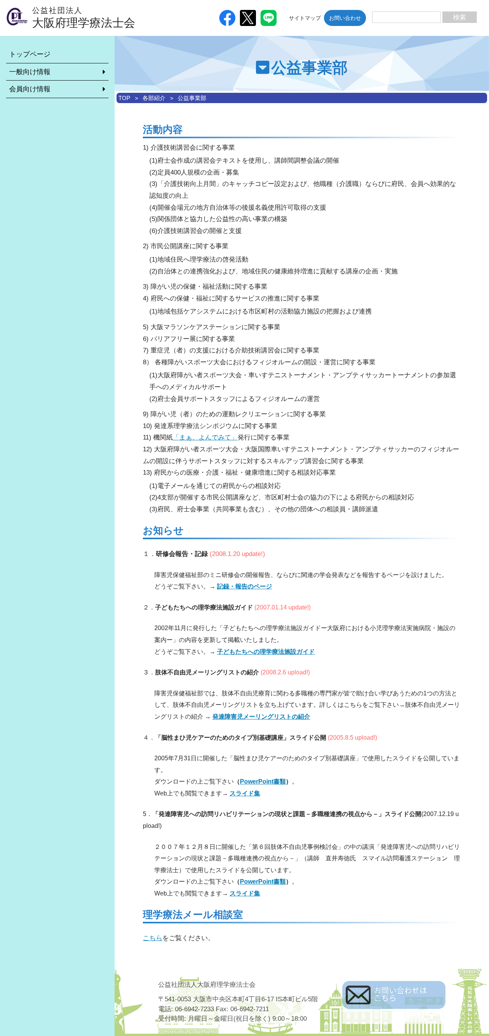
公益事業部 (192, 98)
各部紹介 (153, 98)
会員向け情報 (29, 89)
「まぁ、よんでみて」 (205, 437)
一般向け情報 (29, 72)
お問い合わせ (345, 18)
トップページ (29, 54)
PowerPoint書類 (263, 781)
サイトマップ (305, 18)
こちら (152, 938)
